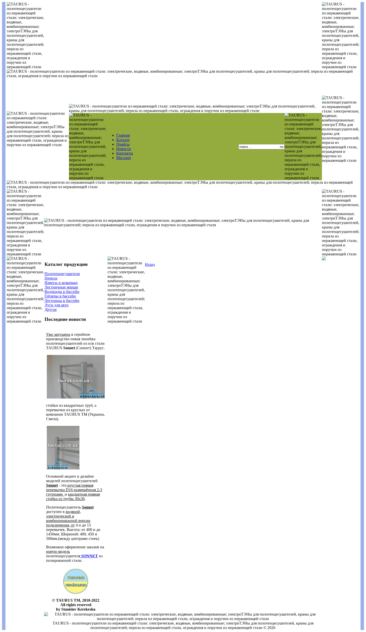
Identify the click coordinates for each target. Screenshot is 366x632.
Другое (51, 309)
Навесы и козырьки (61, 283)
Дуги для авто (56, 305)
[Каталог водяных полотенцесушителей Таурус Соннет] (63, 469)
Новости (123, 149)
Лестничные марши (61, 287)
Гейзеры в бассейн (60, 296)
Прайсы (123, 144)
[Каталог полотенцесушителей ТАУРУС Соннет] (76, 398)
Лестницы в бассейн (62, 300)
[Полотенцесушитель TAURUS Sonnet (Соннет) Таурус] (80, 556)
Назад (150, 264)
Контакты (124, 153)
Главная (123, 135)
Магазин (123, 158)
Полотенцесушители (62, 274)
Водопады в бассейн (62, 291)
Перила (51, 278)
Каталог (123, 140)
